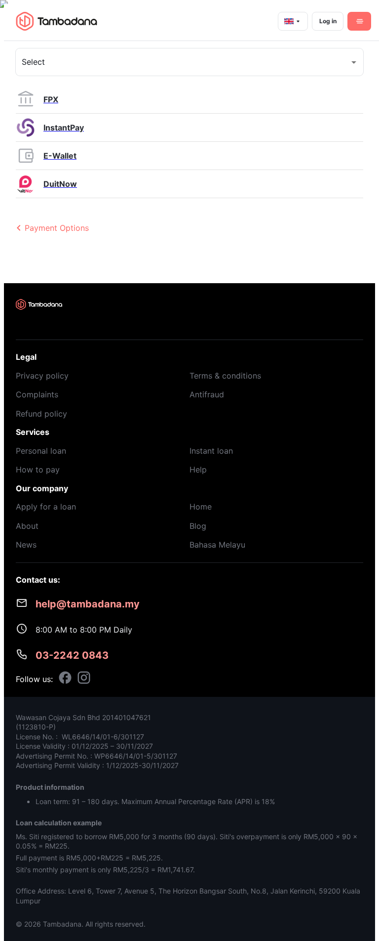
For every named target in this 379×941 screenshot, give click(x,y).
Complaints (37, 394)
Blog (198, 526)
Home (201, 507)
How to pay (38, 469)
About (27, 526)
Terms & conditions (225, 376)
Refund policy (41, 414)
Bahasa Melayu (217, 545)
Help (198, 469)
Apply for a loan (46, 507)
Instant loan (211, 451)
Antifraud (207, 394)
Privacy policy (42, 376)
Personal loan (41, 451)
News (26, 545)
